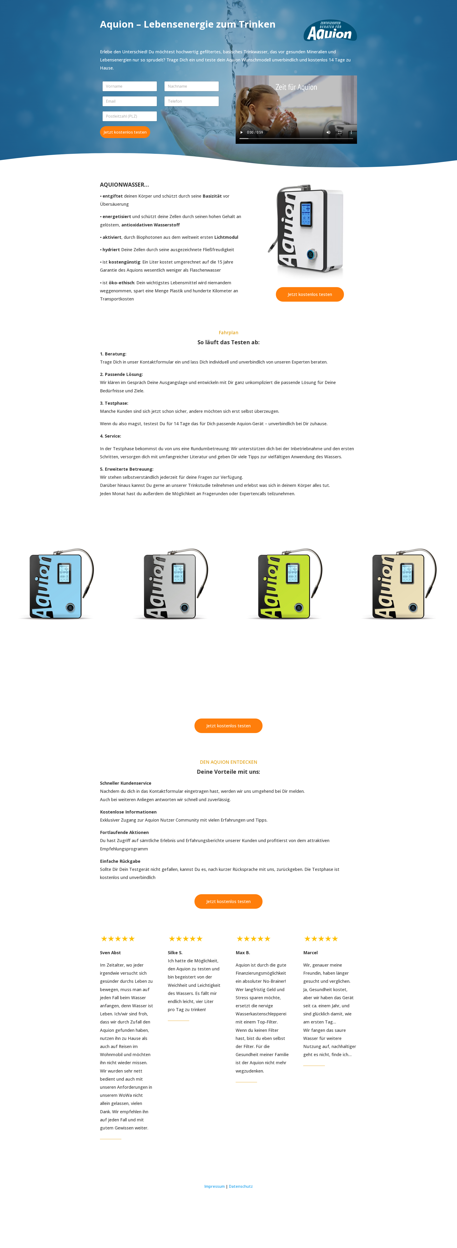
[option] (57, 582)
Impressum (214, 1186)
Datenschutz (241, 1186)
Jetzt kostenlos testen (125, 132)
